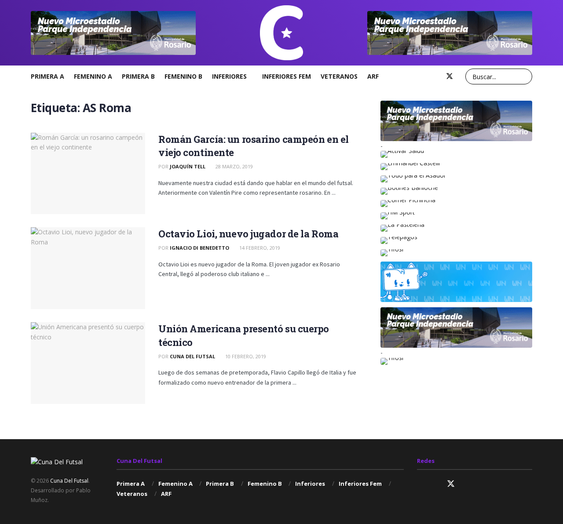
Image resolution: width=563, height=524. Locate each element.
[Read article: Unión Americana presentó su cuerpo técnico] (88, 363)
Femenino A (93, 76)
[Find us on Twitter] (449, 76)
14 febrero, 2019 (259, 247)
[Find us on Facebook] (434, 76)
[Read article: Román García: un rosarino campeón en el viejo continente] (88, 174)
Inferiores (229, 76)
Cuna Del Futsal (192, 356)
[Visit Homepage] (281, 32)
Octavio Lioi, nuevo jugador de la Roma (248, 233)
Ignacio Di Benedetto (199, 247)
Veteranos (339, 76)
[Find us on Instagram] (420, 76)
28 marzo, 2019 (233, 166)
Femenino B (183, 76)
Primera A (47, 76)
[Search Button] (524, 76)
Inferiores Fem (286, 76)
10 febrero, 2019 (245, 356)
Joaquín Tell (187, 166)
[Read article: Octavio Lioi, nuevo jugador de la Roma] (88, 268)
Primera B (138, 76)
